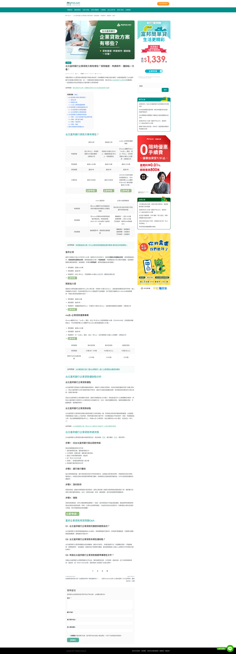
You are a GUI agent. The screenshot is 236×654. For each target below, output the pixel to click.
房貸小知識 (120, 10)
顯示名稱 (70, 612)
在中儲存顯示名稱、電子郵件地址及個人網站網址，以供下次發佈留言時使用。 (96, 635)
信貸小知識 (86, 10)
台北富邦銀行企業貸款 (118, 80)
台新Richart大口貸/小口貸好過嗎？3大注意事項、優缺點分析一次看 (118, 580)
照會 (103, 437)
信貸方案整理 (95, 10)
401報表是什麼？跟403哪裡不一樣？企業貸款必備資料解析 (98, 369)
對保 (115, 437)
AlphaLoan (83, 651)
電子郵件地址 (71, 620)
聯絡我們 (167, 651)
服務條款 (162, 651)
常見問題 (143, 651)
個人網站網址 (71, 627)
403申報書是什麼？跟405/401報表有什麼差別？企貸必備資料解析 (94, 426)
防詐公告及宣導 (136, 651)
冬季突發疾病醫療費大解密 (147, 227)
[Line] (230, 648)
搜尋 (141, 86)
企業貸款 (128, 10)
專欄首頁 (69, 10)
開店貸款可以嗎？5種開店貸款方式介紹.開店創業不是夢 (91, 88)
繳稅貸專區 (77, 10)
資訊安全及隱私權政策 (152, 651)
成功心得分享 (111, 10)
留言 (69, 598)
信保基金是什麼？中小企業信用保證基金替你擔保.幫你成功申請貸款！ (102, 245)
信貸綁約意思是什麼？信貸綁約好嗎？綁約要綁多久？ (82, 578)
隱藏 (76, 94)
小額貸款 (103, 10)
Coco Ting (98, 73)
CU (77, 73)
